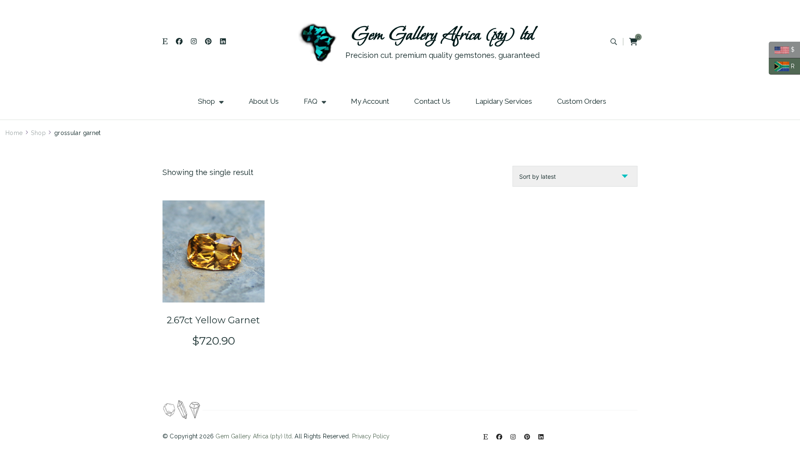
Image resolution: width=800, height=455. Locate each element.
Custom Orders (581, 101)
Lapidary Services (503, 101)
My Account (370, 101)
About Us (264, 101)
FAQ (311, 101)
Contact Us (432, 101)
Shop (206, 101)
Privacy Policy (371, 436)
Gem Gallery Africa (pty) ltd (443, 35)
